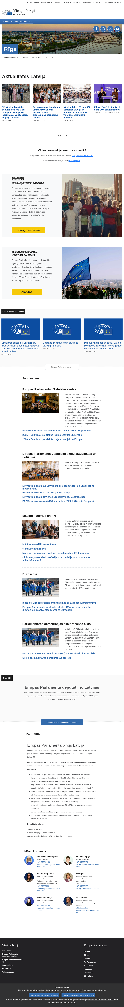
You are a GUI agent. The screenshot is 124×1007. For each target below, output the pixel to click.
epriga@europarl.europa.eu (82, 156)
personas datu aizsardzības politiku (100, 1000)
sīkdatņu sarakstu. (69, 1002)
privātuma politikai (74, 161)
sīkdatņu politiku (54, 1002)
